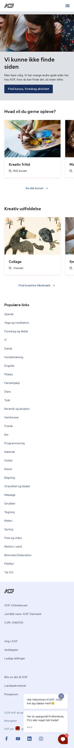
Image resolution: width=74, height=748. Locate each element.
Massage (9, 495)
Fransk (8, 426)
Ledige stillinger (14, 658)
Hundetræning (13, 357)
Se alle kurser (34, 188)
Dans (7, 391)
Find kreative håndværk (34, 285)
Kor (6, 434)
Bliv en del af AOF (16, 677)
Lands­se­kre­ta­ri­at (15, 686)
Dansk (8, 348)
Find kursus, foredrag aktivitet (28, 89)
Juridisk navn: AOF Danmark (22, 614)
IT (5, 340)
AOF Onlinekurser (16, 605)
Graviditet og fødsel (17, 486)
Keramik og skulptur (17, 409)
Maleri (8, 521)
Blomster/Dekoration (17, 555)
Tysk (7, 400)
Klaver (8, 469)
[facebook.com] (10, 739)
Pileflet (9, 564)
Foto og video (13, 538)
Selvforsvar (11, 417)
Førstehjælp (12, 383)
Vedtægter (11, 650)
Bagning (9, 478)
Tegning (9, 512)
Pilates (8, 374)
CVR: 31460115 (13, 622)
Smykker (9, 503)
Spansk (8, 314)
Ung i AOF (11, 641)
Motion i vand (13, 546)
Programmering (14, 443)
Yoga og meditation (16, 323)
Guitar (8, 460)
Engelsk (9, 366)
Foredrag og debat (16, 331)
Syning (8, 529)
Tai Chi (8, 572)
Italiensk (9, 452)
